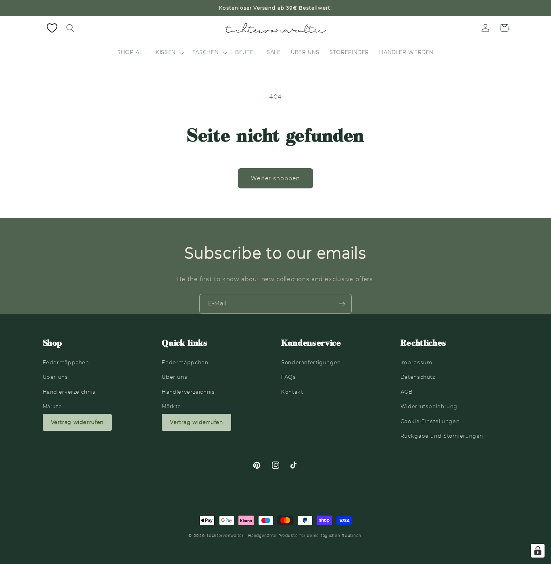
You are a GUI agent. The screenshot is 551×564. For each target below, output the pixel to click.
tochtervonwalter (225, 535)
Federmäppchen (66, 362)
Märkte (52, 406)
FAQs (288, 377)
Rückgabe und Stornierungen (442, 435)
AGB (407, 392)
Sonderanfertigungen (311, 362)
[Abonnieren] (342, 303)
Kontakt (292, 392)
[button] (70, 28)
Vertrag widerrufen (77, 422)
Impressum (416, 362)
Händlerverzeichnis (69, 392)
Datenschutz (418, 377)
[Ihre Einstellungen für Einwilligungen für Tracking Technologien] (538, 551)
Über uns (55, 377)
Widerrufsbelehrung (429, 406)
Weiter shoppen (276, 178)
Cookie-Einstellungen (430, 421)
